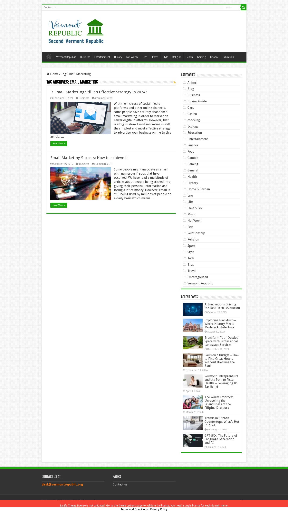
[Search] (243, 7)
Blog (190, 89)
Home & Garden (198, 189)
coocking (193, 120)
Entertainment (102, 57)
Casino (192, 114)
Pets (190, 227)
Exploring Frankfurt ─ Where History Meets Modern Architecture (220, 323)
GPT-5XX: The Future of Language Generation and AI (221, 439)
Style (165, 57)
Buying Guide (197, 101)
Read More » (59, 143)
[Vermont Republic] (76, 30)
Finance (214, 57)
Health (189, 57)
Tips (190, 264)
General (192, 170)
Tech (144, 57)
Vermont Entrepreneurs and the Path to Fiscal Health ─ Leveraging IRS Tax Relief (221, 381)
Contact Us (50, 7)
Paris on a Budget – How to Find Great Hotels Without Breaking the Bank (222, 360)
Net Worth (132, 57)
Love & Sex (194, 208)
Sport (191, 246)
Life (190, 202)
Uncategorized (197, 277)
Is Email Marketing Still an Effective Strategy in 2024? (98, 92)
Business (85, 57)
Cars (190, 107)
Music (191, 214)
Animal (192, 82)
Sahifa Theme (68, 505)
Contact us (120, 484)
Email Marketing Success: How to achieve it (89, 157)
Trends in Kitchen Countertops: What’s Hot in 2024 (222, 421)
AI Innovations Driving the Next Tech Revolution (222, 306)
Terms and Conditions (134, 509)
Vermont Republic (66, 57)
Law (190, 195)
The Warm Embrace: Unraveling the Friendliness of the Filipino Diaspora (219, 402)
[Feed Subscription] (175, 82)
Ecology (192, 126)
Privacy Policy (158, 509)
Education (228, 57)
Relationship (196, 233)
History (118, 57)
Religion (176, 57)
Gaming (201, 57)
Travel (155, 57)
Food (191, 151)
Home (49, 56)
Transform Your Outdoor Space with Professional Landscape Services (222, 341)
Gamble (192, 158)
